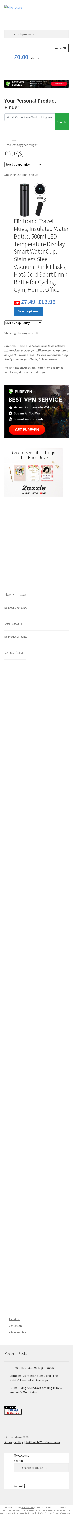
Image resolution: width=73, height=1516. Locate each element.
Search (61, 122)
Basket (19, 1486)
